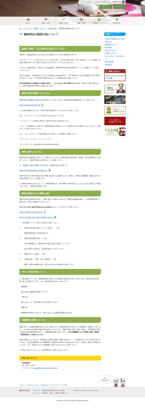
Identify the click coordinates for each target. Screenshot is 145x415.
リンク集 (64, 385)
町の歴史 (108, 64)
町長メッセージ (111, 53)
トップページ (26, 28)
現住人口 (108, 41)
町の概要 (108, 47)
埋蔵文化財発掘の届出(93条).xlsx (31, 212)
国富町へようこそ (40, 28)
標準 (104, 2)
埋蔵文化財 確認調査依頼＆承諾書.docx (33, 170)
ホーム (22, 385)
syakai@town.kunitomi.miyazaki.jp (46, 368)
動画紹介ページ (111, 44)
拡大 (109, 2)
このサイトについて (32, 385)
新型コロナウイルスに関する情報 (115, 77)
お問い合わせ (106, 6)
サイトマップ (119, 6)
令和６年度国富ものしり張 (115, 39)
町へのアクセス (111, 50)
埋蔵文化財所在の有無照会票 (29, 105)
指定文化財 (53, 28)
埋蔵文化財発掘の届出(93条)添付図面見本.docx (36, 217)
